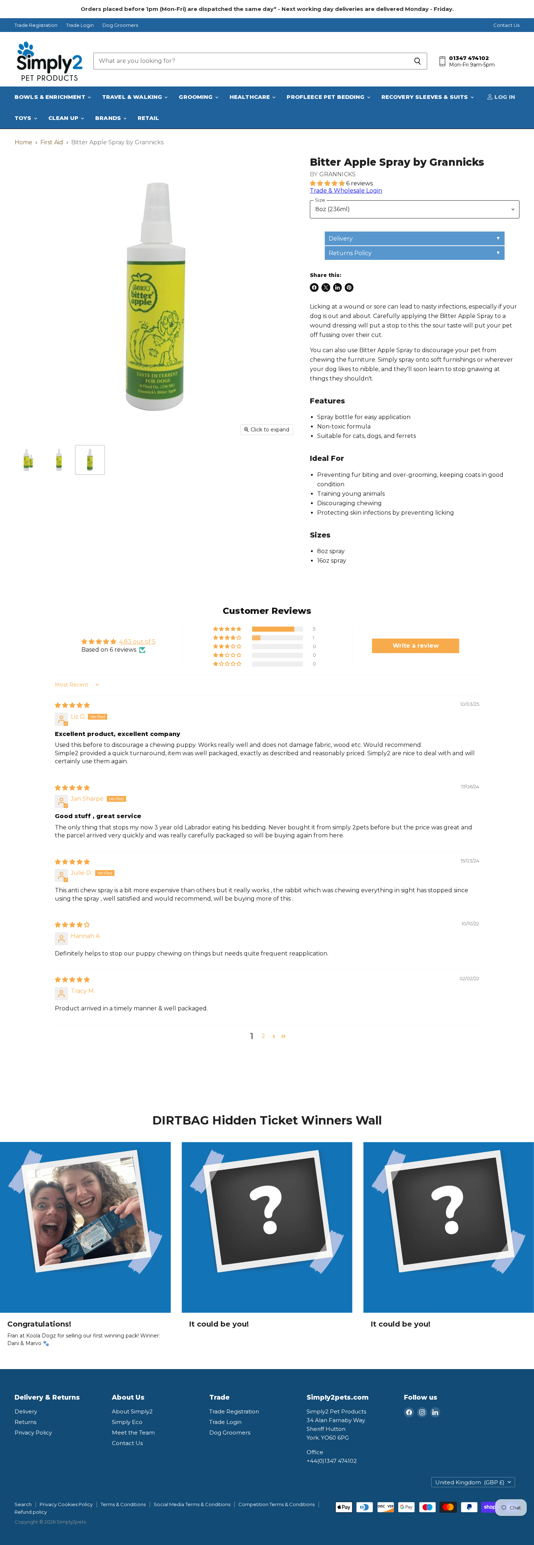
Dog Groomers (120, 25)
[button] (328, 183)
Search (23, 1504)
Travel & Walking (133, 96)
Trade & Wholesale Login (346, 190)
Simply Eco (127, 1422)
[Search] (417, 61)
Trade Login (80, 25)
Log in (504, 96)
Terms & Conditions (123, 1504)
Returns (25, 1422)
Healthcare (251, 96)
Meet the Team (133, 1432)
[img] (72, 705)
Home (23, 142)
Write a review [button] (416, 645)
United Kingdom (470, 1482)
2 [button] (263, 1036)
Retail (148, 117)
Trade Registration (36, 25)
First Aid (51, 142)
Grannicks (337, 174)
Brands (108, 117)
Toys (24, 117)
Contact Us (506, 25)
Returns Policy (350, 253)
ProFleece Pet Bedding (326, 96)
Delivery (341, 238)
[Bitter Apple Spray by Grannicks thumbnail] (28, 460)
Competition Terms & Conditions (276, 1504)
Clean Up (64, 117)
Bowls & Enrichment (51, 96)
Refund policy (31, 1512)
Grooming (196, 96)
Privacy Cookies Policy (66, 1504)
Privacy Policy (33, 1432)
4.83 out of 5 (137, 641)
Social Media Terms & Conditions (192, 1504)
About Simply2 (132, 1411)
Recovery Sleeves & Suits (425, 96)
